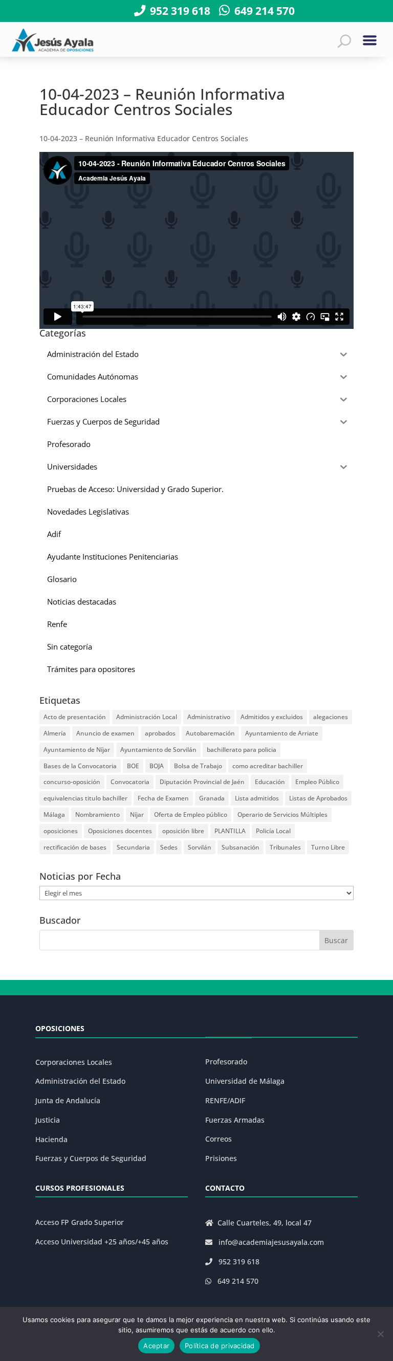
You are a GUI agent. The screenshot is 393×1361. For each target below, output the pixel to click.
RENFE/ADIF (225, 1100)
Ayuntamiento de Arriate (281, 733)
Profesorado (226, 1061)
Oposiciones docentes (120, 831)
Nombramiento (97, 814)
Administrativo (208, 716)
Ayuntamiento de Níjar (76, 749)
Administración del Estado (80, 1081)
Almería (54, 733)
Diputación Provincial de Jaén (202, 781)
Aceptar (156, 1346)
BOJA (156, 766)
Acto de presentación (74, 716)
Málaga (54, 814)
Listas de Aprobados (318, 798)
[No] (380, 1334)
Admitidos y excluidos (272, 716)
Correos (218, 1139)
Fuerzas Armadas (235, 1120)
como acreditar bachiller (267, 766)
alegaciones (330, 716)
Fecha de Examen (163, 798)
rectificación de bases (74, 847)
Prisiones (221, 1158)
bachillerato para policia (241, 749)
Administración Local (146, 716)
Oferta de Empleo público (190, 814)
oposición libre (183, 831)
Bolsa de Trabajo (198, 766)
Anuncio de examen (105, 733)
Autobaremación (210, 733)
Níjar (137, 814)
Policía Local (273, 831)
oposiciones (60, 831)
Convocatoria (130, 781)
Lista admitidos (257, 798)
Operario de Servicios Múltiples (282, 814)
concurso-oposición (71, 781)
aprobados (160, 733)
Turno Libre (328, 847)
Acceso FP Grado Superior (79, 1222)
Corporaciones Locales (73, 1062)
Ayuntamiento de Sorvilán (158, 749)
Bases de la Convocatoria (80, 766)
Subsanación (240, 847)
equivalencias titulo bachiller (85, 798)
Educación (270, 781)
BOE (133, 766)
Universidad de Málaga (245, 1081)
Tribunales (285, 847)
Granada (212, 798)
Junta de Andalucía (67, 1100)
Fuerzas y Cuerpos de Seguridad (90, 1158)
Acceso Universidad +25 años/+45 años (101, 1241)
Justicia (47, 1120)
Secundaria (133, 847)
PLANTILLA (230, 831)
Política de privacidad (220, 1346)
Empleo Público (317, 781)
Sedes (169, 847)
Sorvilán (199, 847)
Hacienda (51, 1139)
